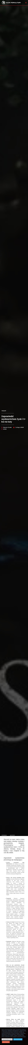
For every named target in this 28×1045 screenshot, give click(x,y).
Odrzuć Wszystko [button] (6, 1042)
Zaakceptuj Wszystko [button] (18, 1039)
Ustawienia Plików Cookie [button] (7, 1039)
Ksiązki (3, 410)
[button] (26, 2)
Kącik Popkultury (13, 2)
